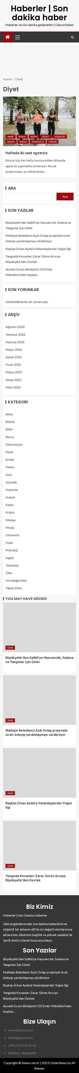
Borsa (9, 437)
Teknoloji (11, 565)
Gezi (8, 475)
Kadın (11, 141)
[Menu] (17, 37)
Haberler (11, 490)
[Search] (72, 37)
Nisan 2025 (13, 380)
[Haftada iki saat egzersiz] (39, 121)
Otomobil (12, 535)
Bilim (34, 136)
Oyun (9, 542)
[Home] (7, 37)
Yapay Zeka (13, 588)
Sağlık (53, 141)
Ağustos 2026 (15, 327)
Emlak (9, 459)
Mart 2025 (13, 387)
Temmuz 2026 (15, 334)
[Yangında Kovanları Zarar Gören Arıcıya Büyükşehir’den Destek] (39, 845)
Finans (9, 467)
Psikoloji (38, 141)
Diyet (45, 136)
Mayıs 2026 (13, 349)
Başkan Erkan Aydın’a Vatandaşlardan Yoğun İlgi (38, 249)
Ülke (8, 573)
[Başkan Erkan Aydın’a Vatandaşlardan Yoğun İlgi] (39, 773)
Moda (23, 141)
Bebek (22, 136)
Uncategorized (15, 580)
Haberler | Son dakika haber (39, 13)
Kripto (10, 512)
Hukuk (10, 497)
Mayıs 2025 (13, 372)
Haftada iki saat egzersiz (26, 153)
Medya (10, 520)
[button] (17, 37)
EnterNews (59, 1063)
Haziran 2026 (15, 342)
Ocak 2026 (13, 364)
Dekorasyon (13, 444)
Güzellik (59, 136)
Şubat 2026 (13, 357)
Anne (10, 136)
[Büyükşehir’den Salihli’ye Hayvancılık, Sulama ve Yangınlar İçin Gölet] (39, 627)
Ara (12, 188)
